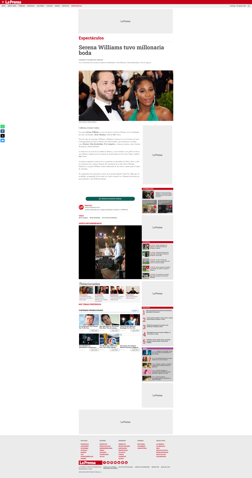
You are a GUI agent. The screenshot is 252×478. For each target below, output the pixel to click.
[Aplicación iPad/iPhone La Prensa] (119, 462)
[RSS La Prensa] (126, 462)
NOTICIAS (84, 441)
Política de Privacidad (125, 467)
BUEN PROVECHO (162, 452)
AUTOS (102, 456)
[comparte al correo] (2, 140)
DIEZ (157, 448)
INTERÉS (103, 441)
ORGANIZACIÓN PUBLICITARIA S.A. (90, 472)
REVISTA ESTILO (162, 450)
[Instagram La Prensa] (111, 462)
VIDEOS (121, 454)
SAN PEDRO (85, 446)
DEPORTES (103, 444)
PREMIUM (122, 441)
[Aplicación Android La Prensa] (122, 462)
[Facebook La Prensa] (104, 462)
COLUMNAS (141, 446)
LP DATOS (122, 452)
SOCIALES (103, 452)
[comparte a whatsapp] (2, 126)
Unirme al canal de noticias (111, 199)
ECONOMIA (84, 448)
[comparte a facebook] (2, 131)
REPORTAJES (123, 450)
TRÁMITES (122, 456)
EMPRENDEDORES (106, 448)
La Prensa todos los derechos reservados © (90, 468)
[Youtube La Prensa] (115, 462)
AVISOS (121, 458)
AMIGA (102, 450)
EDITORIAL (141, 444)
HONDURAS (85, 444)
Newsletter (155, 467)
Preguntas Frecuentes (110, 468)
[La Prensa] (88, 462)
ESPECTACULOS (105, 446)
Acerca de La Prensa (109, 467)
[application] (110, 252)
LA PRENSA (160, 444)
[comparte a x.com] (2, 136)
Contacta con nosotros (142, 467)
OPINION (140, 441)
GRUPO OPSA (160, 441)
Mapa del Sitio (165, 467)
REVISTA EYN (161, 454)
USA (82, 454)
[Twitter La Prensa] (108, 462)
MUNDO (83, 452)
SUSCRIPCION (161, 456)
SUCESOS (84, 450)
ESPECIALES (123, 448)
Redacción (100, 60)
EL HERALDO (160, 446)
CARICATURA (142, 448)
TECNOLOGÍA (104, 454)
